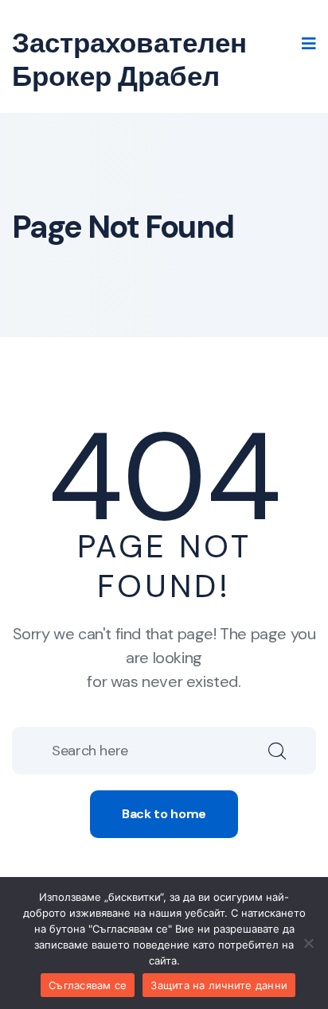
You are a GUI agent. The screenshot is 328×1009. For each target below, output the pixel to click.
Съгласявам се (88, 985)
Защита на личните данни (218, 985)
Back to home (164, 813)
